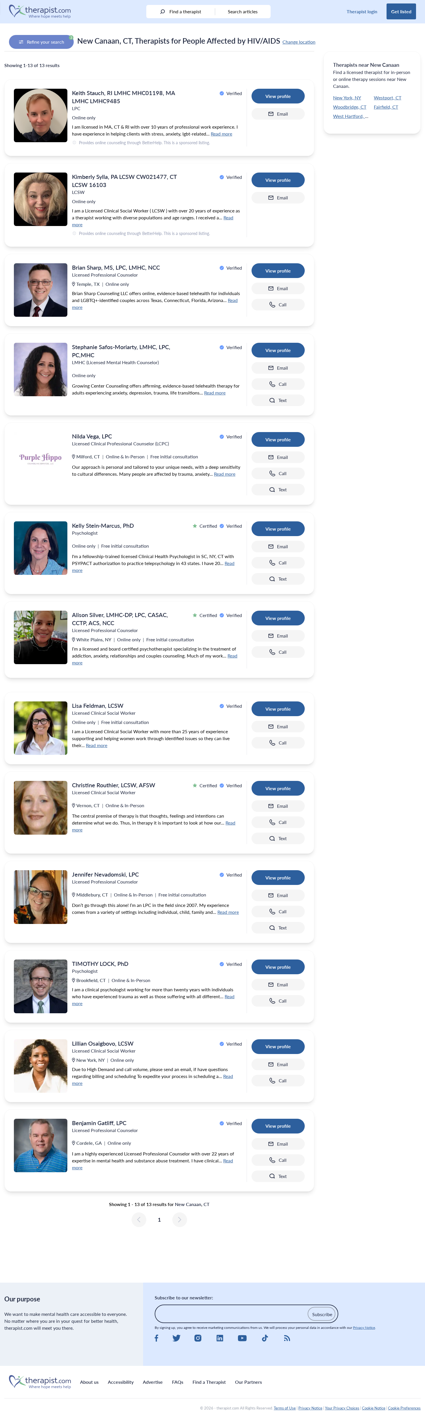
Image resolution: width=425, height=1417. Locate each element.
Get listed (401, 11)
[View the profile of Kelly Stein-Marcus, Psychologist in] (40, 548)
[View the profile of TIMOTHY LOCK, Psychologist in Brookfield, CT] (40, 986)
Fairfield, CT (386, 106)
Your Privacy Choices (342, 1408)
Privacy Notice (364, 1327)
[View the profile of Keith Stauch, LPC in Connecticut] (40, 115)
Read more (221, 133)
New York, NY (347, 97)
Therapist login (362, 11)
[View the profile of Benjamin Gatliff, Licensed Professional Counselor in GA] (40, 1145)
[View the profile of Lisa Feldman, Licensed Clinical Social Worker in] (40, 728)
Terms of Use (285, 1408)
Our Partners (248, 1382)
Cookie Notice (373, 1408)
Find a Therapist (209, 1382)
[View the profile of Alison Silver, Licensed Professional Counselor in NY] (40, 637)
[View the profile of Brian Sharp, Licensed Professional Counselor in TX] (40, 290)
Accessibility (121, 1382)
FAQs (177, 1382)
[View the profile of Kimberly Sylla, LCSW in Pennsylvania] (40, 199)
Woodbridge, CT (349, 106)
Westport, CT (387, 97)
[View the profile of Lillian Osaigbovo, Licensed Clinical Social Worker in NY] (40, 1066)
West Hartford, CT (352, 116)
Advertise (153, 1382)
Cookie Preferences (404, 1408)
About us (89, 1382)
